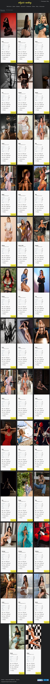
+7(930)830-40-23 (5, 552)
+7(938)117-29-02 (38, 195)
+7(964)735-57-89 (21, 42)
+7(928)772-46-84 (21, 246)
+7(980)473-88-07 (5, 42)
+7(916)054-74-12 (30, 654)
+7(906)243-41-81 (21, 144)
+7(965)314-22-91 (5, 93)
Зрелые (13, 6)
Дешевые (18, 6)
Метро (37, 6)
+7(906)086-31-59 (38, 450)
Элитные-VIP (23, 6)
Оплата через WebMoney (10, 679)
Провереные (28, 6)
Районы (33, 6)
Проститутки (9, 6)
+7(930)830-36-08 (38, 246)
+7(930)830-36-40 (38, 348)
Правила (2, 679)
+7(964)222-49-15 (5, 450)
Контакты (17, 679)
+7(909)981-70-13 (38, 42)
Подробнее (13, 61)
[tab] (3, 10)
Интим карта (41, 6)
